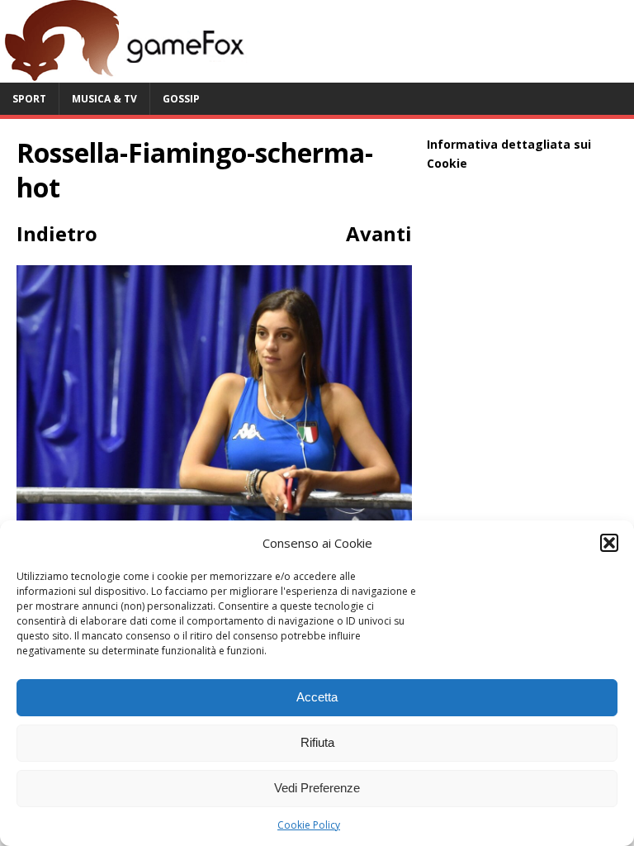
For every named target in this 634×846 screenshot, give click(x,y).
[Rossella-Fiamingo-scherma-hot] (214, 514)
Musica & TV (104, 99)
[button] (609, 543)
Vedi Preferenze (317, 788)
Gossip (181, 99)
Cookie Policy (308, 825)
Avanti (379, 233)
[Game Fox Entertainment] (124, 73)
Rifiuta (317, 742)
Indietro (57, 233)
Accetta (317, 697)
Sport (29, 99)
